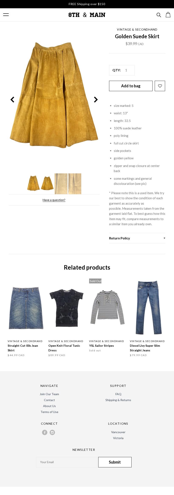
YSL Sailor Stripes (101, 345)
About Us (49, 406)
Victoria (118, 438)
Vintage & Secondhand (137, 29)
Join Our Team (49, 394)
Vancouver (118, 432)
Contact (49, 400)
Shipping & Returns (118, 400)
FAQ (118, 394)
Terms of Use (49, 412)
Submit (115, 462)
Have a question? (54, 200)
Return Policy (119, 238)
